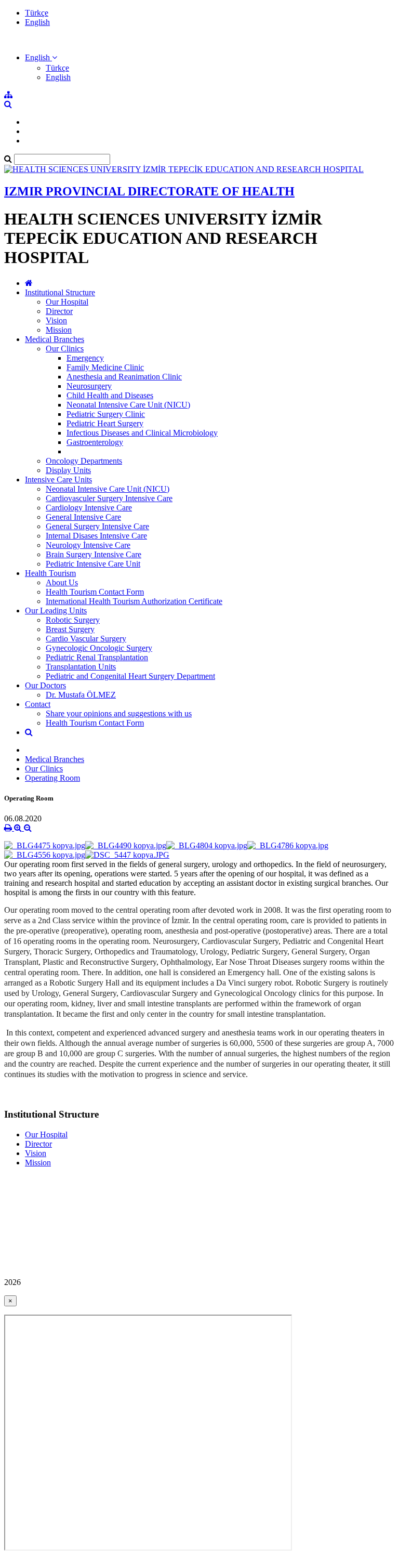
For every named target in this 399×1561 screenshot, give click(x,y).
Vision (56, 320)
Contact (37, 704)
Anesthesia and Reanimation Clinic (124, 376)
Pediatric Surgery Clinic (105, 414)
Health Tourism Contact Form (95, 591)
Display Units (68, 470)
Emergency (85, 357)
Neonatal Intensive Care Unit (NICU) (128, 404)
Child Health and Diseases (109, 395)
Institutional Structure (60, 292)
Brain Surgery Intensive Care (93, 554)
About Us (62, 582)
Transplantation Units (81, 666)
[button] (41, 57)
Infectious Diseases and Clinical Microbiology (142, 432)
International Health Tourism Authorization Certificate (134, 601)
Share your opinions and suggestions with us (119, 713)
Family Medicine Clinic (105, 367)
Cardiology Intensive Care (89, 507)
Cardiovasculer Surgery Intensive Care (109, 498)
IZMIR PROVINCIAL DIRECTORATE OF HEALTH (149, 191)
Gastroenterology (94, 442)
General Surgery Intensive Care (97, 526)
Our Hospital (67, 301)
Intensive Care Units (58, 479)
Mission (59, 329)
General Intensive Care (83, 517)
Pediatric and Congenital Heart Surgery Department (130, 676)
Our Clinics (65, 348)
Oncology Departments (84, 460)
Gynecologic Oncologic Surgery (99, 648)
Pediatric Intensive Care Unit (93, 563)
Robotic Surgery (73, 619)
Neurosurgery (89, 386)
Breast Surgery (70, 629)
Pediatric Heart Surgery (104, 423)
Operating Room (52, 777)
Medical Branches (54, 339)
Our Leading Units (56, 610)
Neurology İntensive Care (88, 545)
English (37, 22)
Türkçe (36, 12)
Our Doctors (45, 685)
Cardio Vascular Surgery (86, 638)
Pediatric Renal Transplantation (97, 657)
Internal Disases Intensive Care (96, 535)
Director (59, 311)
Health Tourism (50, 573)
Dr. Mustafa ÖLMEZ (81, 694)
